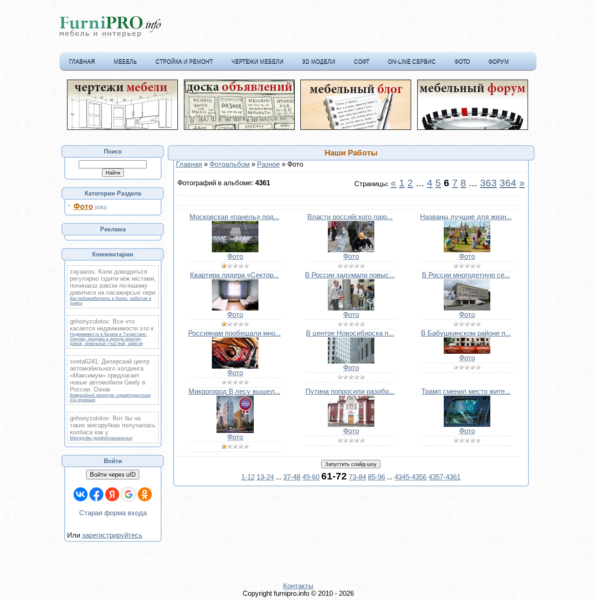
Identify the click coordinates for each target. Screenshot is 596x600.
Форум (498, 61)
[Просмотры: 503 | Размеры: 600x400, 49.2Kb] (467, 424)
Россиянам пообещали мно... (234, 333)
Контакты (298, 586)
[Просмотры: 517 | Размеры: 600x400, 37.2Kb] (235, 308)
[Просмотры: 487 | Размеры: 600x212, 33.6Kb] (467, 351)
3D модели (318, 61)
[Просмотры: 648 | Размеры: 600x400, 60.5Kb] (235, 250)
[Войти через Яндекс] (112, 494)
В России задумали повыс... (350, 275)
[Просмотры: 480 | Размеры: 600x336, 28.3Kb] (351, 361)
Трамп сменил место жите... (465, 391)
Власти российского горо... (350, 217)
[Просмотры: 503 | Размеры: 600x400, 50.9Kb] (467, 308)
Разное (268, 164)
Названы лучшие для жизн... (466, 217)
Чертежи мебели (257, 61)
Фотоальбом (230, 164)
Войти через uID (112, 474)
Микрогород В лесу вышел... (234, 391)
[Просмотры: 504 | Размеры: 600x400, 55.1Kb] (351, 308)
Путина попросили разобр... (349, 391)
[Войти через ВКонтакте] (81, 494)
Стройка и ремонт (184, 61)
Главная (82, 61)
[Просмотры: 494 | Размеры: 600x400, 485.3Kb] (235, 366)
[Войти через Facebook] (96, 494)
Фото (462, 61)
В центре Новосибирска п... (350, 333)
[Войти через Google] (128, 494)
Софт (361, 61)
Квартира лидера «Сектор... (234, 275)
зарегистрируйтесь (112, 535)
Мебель (125, 61)
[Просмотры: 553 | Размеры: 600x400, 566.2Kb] (467, 250)
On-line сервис (412, 61)
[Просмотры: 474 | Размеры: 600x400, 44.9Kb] (351, 424)
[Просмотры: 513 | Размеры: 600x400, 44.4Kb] (351, 250)
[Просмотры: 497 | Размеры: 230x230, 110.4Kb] (235, 430)
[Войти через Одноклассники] (145, 494)
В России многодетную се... (466, 275)
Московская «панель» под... (234, 217)
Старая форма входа (113, 513)
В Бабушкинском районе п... (466, 333)
